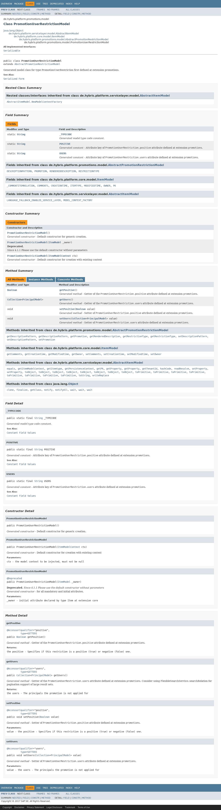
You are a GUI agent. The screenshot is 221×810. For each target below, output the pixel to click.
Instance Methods (41, 279)
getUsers (64, 299)
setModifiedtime (137, 354)
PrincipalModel (32, 299)
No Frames (53, 9)
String (21, 134)
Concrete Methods (70, 279)
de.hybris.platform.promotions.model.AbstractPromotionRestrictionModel (63, 39)
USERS (62, 153)
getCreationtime (35, 354)
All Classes (73, 9)
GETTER (31, 633)
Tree (45, 4)
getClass (35, 390)
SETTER (31, 713)
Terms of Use (84, 807)
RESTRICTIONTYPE (89, 171)
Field (26, 14)
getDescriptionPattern (21, 336)
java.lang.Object (13, 30)
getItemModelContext (31, 368)
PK (114, 185)
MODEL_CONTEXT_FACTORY (77, 200)
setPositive (67, 309)
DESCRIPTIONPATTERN (19, 171)
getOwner (77, 354)
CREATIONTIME (59, 185)
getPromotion (78, 336)
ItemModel (105, 179)
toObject (30, 372)
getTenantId (149, 368)
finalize (21, 390)
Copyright (7, 807)
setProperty (199, 368)
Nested (16, 14)
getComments (14, 354)
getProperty (113, 368)
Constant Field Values (21, 432)
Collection (14, 299)
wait (73, 390)
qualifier (27, 630)
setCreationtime (113, 354)
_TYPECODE (65, 134)
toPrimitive (142, 372)
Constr (35, 14)
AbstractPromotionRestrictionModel (37, 64)
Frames (41, 9)
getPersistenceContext (79, 368)
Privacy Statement (35, 807)
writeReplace (100, 375)
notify (48, 390)
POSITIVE (64, 144)
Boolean (12, 290)
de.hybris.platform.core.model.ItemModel (39, 36)
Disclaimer (19, 807)
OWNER (106, 185)
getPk (100, 368)
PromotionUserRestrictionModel (27, 232)
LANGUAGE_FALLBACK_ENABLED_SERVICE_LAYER (34, 200)
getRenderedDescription (105, 336)
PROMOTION (40, 171)
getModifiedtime (58, 354)
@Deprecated (14, 578)
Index (69, 4)
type (23, 633)
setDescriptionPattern (192, 336)
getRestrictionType (135, 336)
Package (19, 4)
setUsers (64, 318)
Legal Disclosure (54, 807)
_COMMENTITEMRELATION (20, 185)
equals (11, 368)
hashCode (165, 368)
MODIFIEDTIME (92, 185)
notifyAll (61, 390)
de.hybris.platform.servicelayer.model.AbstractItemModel (44, 33)
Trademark (70, 807)
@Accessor (13, 630)
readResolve (181, 368)
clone (10, 390)
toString (84, 375)
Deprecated (57, 4)
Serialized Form (13, 78)
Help (77, 4)
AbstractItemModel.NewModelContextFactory (34, 101)
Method (45, 14)
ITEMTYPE (75, 185)
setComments (93, 354)
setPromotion (47, 339)
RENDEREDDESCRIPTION (63, 171)
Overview (6, 4)
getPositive (67, 290)
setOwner (155, 354)
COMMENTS (42, 185)
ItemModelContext (60, 255)
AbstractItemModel (155, 95)
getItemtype (54, 368)
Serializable (11, 50)
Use (38, 4)
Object (73, 384)
